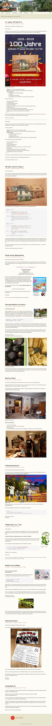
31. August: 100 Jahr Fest (13, 22)
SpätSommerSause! (11, 621)
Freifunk (20, 12)
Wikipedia (45, 546)
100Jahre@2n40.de (37, 114)
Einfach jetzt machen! (16, 311)
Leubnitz (23, 316)
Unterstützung (14, 12)
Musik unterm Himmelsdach (14, 255)
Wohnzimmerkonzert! (12, 465)
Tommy (23, 23)
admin (23, 467)
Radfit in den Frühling (12, 565)
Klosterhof (19, 216)
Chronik (2, 12)
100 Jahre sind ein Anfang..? (14, 167)
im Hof (19, 320)
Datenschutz (26, 12)
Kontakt (32, 12)
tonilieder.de (10, 297)
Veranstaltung (17, 23)
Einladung (13, 23)
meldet (29, 671)
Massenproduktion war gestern (15, 304)
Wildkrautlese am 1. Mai (13, 524)
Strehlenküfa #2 (10, 686)
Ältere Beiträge (17, 717)
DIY (13, 567)
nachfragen (17, 426)
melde (30, 244)
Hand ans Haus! (10, 378)
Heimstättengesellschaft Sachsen (17, 226)
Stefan (24, 306)
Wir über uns (8, 12)
